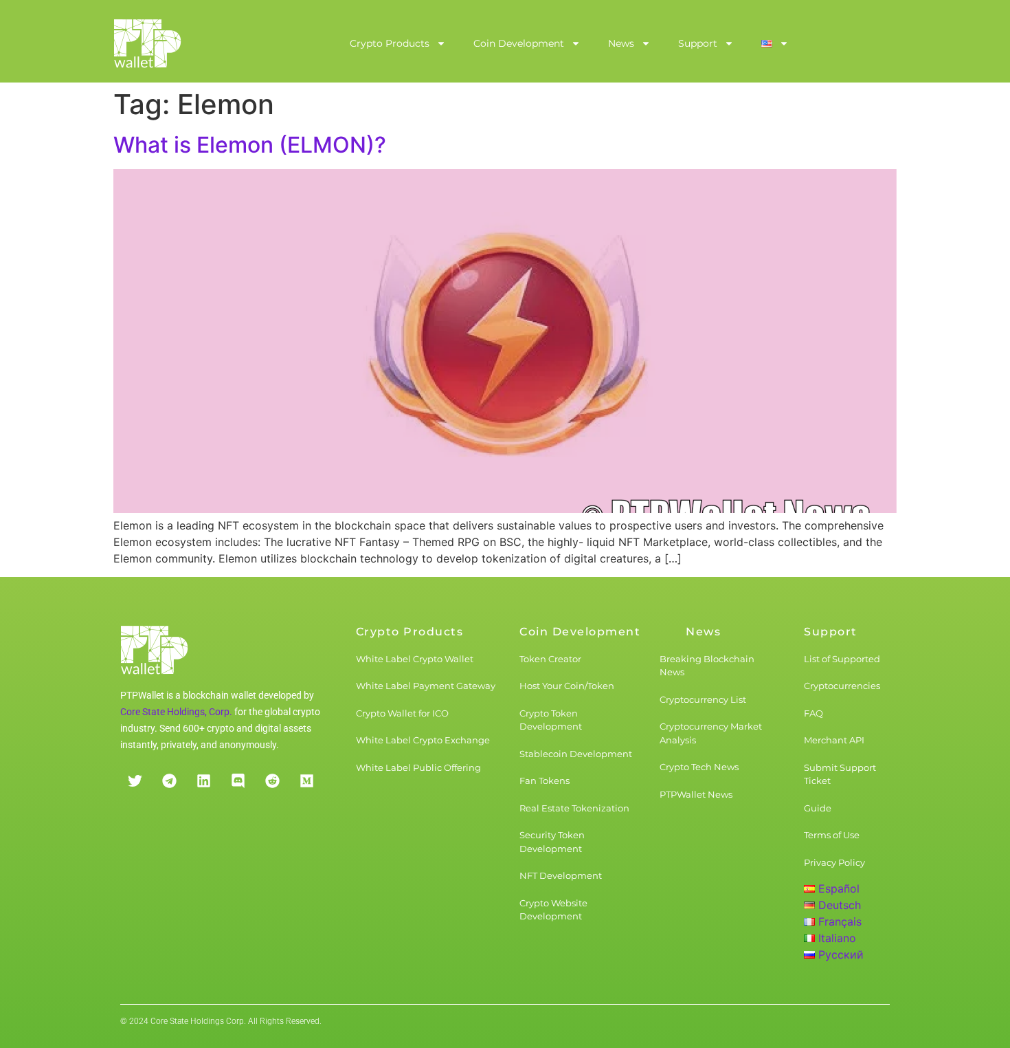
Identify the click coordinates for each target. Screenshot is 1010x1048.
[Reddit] (272, 781)
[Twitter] (134, 781)
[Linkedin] (203, 781)
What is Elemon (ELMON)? (249, 144)
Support (697, 43)
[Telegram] (169, 781)
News (621, 43)
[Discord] (237, 781)
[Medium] (306, 781)
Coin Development (518, 43)
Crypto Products (389, 43)
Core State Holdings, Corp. (176, 711)
